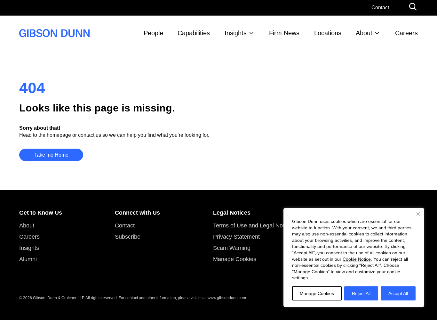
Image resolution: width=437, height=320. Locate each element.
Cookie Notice (357, 259)
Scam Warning (231, 248)
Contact (380, 7)
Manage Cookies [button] (234, 259)
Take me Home (51, 155)
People (153, 33)
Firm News (284, 33)
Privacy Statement (236, 237)
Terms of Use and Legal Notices (254, 225)
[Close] (418, 214)
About (364, 33)
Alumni (28, 259)
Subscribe (127, 237)
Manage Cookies (317, 293)
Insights (236, 33)
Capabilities (194, 33)
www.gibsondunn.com (227, 298)
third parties (399, 227)
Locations (327, 33)
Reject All (361, 293)
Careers (406, 33)
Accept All (398, 293)
